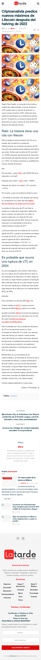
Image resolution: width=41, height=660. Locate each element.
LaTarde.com (13, 656)
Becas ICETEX (20, 616)
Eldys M (23, 483)
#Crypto (5, 203)
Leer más (8, 499)
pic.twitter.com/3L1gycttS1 (25, 203)
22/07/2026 (17, 524)
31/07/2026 (31, 483)
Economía (7, 478)
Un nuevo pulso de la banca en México (27, 478)
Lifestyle (20, 590)
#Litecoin (11, 203)
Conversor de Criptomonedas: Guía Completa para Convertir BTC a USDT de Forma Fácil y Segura (26, 506)
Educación (7, 591)
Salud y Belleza (34, 585)
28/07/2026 (17, 512)
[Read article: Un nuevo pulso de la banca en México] (9, 481)
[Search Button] (38, 3)
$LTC (20, 173)
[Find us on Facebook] (18, 538)
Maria (13, 28)
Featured (7, 597)
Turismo (34, 596)
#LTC (21, 180)
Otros (20, 600)
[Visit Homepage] (20, 3)
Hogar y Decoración (20, 585)
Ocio (20, 596)
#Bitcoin (18, 308)
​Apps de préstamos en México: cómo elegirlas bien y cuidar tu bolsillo (25, 518)
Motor (20, 593)
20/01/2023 (22, 28)
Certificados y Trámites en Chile (20, 613)
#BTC (32, 200)
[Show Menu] (3, 3)
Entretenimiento (8, 594)
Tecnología (33, 593)
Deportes (7, 584)
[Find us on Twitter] (23, 538)
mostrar (13, 396)
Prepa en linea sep (20, 618)
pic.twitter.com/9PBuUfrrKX (12, 322)
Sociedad (33, 590)
